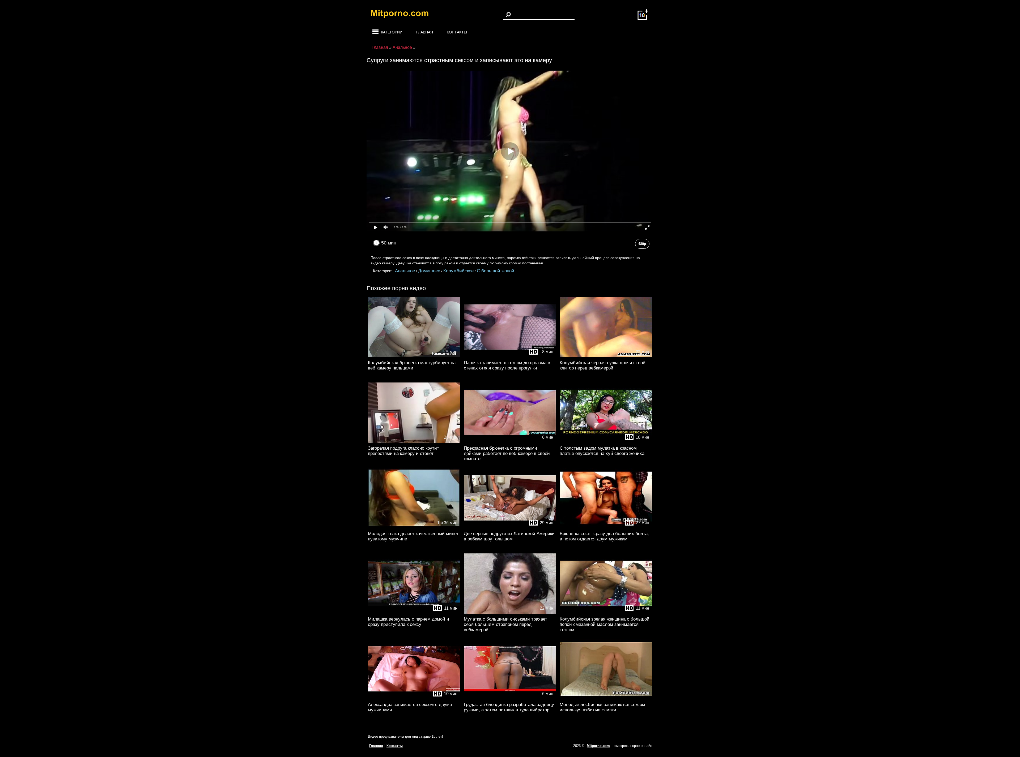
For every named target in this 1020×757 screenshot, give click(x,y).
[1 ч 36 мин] (414, 527)
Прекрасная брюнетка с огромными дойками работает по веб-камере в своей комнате (507, 453)
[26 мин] (414, 442)
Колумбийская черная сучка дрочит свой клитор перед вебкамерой (602, 365)
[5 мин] (414, 356)
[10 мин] (606, 442)
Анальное (405, 271)
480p (642, 244)
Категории (391, 32)
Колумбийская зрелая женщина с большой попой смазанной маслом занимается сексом (604, 624)
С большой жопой (495, 271)
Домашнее (429, 271)
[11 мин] (414, 612)
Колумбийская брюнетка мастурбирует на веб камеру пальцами (412, 365)
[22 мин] (606, 356)
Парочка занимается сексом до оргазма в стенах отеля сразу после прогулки (507, 365)
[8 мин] (510, 356)
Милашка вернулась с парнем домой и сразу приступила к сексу (408, 622)
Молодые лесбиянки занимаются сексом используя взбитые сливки (602, 707)
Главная (424, 32)
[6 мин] (510, 442)
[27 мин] (606, 527)
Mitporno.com (598, 746)
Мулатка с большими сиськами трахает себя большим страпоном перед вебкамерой (505, 624)
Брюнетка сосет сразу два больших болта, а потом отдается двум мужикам (604, 536)
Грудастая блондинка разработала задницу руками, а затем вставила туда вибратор (509, 707)
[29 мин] (510, 527)
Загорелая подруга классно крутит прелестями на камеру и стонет (403, 451)
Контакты (457, 32)
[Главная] (404, 14)
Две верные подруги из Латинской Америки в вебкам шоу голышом (509, 536)
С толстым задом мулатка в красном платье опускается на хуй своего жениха (602, 451)
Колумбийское (458, 271)
